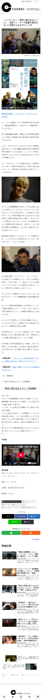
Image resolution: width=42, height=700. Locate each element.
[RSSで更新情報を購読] (30, 533)
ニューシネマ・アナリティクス (12, 501)
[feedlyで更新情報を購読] (11, 533)
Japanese (28, 1)
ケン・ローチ (7, 504)
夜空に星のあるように (30, 507)
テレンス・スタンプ (19, 504)
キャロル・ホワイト (30, 501)
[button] (27, 522)
